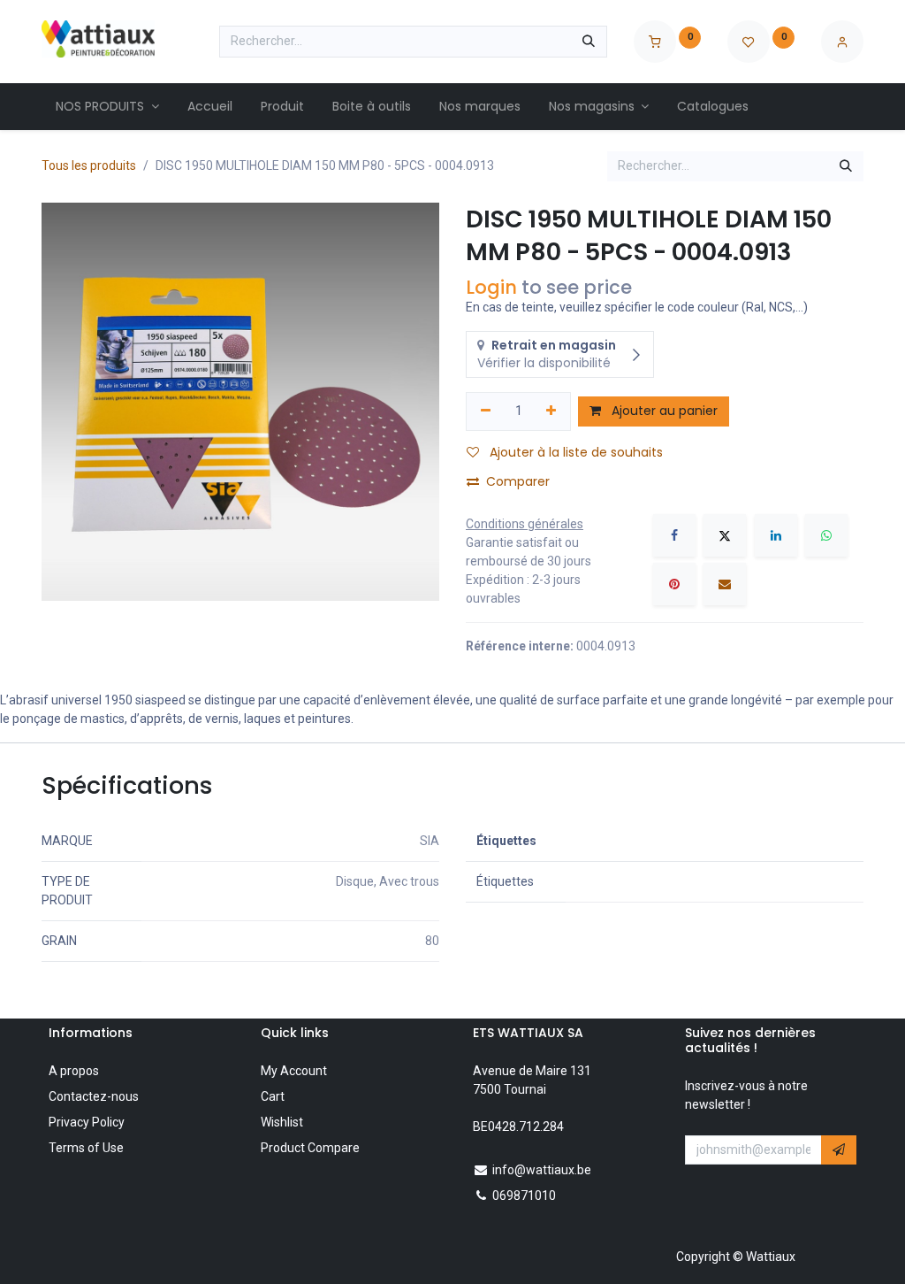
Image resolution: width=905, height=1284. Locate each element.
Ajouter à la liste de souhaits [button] (574, 452)
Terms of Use (86, 1148)
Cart (273, 1096)
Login (491, 287)
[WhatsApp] (826, 535)
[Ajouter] (552, 411)
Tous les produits (89, 165)
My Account (294, 1071)
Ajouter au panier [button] (663, 410)
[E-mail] (724, 584)
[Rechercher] (588, 42)
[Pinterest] (674, 584)
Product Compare (310, 1148)
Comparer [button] (518, 481)
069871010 (524, 1195)
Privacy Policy (87, 1122)
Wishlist (282, 1122)
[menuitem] (107, 106)
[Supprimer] (485, 411)
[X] (724, 535)
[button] (838, 1150)
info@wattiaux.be (541, 1170)
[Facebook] (674, 535)
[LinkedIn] (776, 535)
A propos (74, 1071)
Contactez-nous (94, 1096)
